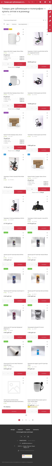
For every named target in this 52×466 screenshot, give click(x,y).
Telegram (24, 436)
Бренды (13, 429)
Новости (20, 429)
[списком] (46, 20)
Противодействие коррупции (24, 432)
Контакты (36, 429)
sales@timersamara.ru (27, 443)
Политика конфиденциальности (27, 450)
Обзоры (28, 429)
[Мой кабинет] (35, 2)
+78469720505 (22, 440)
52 (32, 420)
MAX (28, 436)
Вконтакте (21, 436)
